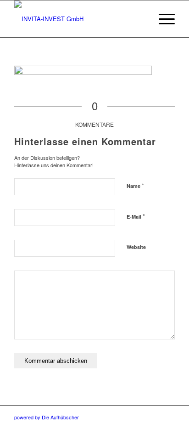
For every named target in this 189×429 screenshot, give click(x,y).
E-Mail (136, 216)
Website (136, 246)
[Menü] (162, 18)
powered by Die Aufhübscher (46, 417)
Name (135, 185)
